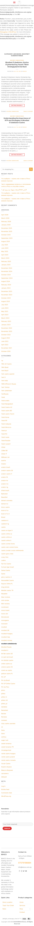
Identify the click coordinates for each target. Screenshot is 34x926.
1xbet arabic (5, 400)
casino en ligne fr (7, 530)
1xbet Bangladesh (7, 404)
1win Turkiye (5, 387)
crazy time (4, 557)
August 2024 (5, 281)
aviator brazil (5, 467)
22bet (3, 447)
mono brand (5, 610)
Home (21, 902)
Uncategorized (6, 750)
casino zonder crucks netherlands (12, 550)
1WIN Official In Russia (8, 384)
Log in (3, 786)
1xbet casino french (7, 414)
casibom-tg (5, 524)
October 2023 (6, 298)
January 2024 (5, 288)
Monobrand (5, 617)
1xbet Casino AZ (6, 407)
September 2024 (6, 278)
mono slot (4, 614)
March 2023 (5, 318)
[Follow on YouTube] (26, 871)
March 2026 (5, 218)
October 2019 (5, 351)
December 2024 (6, 268)
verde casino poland (8, 757)
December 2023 (6, 291)
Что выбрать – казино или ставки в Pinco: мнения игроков (15, 180)
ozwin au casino (6, 670)
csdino (3, 560)
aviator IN (4, 477)
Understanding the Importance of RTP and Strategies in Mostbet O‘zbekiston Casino (17, 120)
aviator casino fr (6, 474)
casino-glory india (7, 554)
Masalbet (4, 594)
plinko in (4, 697)
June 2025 (4, 248)
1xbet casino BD (6, 410)
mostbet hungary (7, 633)
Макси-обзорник (7, 770)
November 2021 (6, 348)
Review (3, 713)
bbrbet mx (4, 504)
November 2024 (6, 271)
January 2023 (5, 325)
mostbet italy (5, 637)
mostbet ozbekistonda (17, 60)
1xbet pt (4, 430)
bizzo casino (5, 507)
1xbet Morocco (6, 427)
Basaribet (4, 497)
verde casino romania (8, 760)
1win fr (3, 377)
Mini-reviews (5, 604)
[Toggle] (30, 909)
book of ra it (5, 514)
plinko (3, 693)
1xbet (3, 397)
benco (25, 71)
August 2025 (5, 241)
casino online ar (6, 537)
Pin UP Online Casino (8, 683)
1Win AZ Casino (6, 364)
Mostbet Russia (6, 647)
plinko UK (4, 700)
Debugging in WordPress (8, 32)
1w (2, 360)
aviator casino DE (7, 470)
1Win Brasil (4, 367)
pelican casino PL (7, 673)
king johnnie (5, 587)
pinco (3, 690)
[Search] (19, 2)
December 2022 (6, 328)
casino (3, 527)
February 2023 (6, 321)
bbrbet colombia (6, 500)
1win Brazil (4, 370)
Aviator (3, 464)
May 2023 (4, 311)
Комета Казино (6, 767)
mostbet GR (5, 630)
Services (22, 905)
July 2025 (4, 245)
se (2, 727)
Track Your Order (8, 905)
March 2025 (5, 258)
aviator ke (4, 480)
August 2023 (5, 301)
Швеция (4, 777)
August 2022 (5, 338)
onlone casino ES (7, 667)
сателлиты (5, 773)
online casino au (6, 663)
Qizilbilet (4, 707)
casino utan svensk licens (9, 547)
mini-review (5, 600)
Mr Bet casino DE (7, 653)
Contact (22, 912)
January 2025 (5, 265)
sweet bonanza (6, 743)
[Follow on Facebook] (19, 871)
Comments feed (6, 793)
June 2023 (4, 308)
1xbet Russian (5, 440)
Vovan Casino (5, 763)
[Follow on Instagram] (21, 871)
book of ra (4, 510)
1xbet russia (5, 437)
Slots (3, 730)
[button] (14, 2)
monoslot (4, 624)
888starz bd (5, 457)
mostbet (4, 627)
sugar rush (4, 740)
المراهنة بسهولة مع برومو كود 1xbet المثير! (14, 190)
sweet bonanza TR (7, 747)
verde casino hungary (8, 753)
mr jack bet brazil (7, 657)
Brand (3, 517)
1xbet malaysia (6, 424)
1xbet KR (4, 420)
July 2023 (4, 305)
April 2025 (4, 255)
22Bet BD (4, 450)
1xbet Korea (5, 417)
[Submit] (31, 169)
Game (3, 574)
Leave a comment (28, 111)
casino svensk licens (8, 544)
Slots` (3, 733)
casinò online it (6, 540)
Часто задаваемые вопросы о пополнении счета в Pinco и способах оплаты (16, 185)
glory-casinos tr (6, 577)
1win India (4, 380)
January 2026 (5, 225)
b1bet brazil (5, 490)
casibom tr (4, 520)
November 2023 (6, 295)
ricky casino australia (8, 723)
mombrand (4, 607)
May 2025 (4, 251)
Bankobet (4, 494)
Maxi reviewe (5, 597)
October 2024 (6, 275)
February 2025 (6, 261)
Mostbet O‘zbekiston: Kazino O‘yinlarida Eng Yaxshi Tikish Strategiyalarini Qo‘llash (17, 64)
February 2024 (6, 285)
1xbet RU (4, 434)
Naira (4, 909)
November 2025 (6, 231)
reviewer (4, 720)
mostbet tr (4, 650)
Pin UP (3, 677)
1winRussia (4, 394)
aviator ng (4, 487)
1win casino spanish (7, 374)
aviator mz (4, 484)
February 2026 (6, 221)
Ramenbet (4, 710)
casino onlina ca (6, 534)
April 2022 (4, 345)
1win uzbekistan (6, 390)
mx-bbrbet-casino (7, 660)
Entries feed (5, 789)
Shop (21, 909)
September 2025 (6, 238)
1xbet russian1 (5, 444)
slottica (3, 737)
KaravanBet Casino (7, 580)
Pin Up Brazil (5, 680)
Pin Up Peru (5, 687)
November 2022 (6, 331)
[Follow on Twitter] (23, 871)
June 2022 (4, 341)
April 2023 (4, 315)
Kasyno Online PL (7, 584)
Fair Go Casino (6, 564)
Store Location (7, 902)
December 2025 (6, 228)
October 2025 (6, 235)
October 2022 (6, 335)
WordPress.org (6, 796)
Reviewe (4, 717)
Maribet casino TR (7, 590)
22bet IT (4, 454)
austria (3, 460)
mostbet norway (6, 640)
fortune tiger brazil (7, 567)
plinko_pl (4, 703)
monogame (5, 620)
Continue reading (17, 105)
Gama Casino (5, 570)
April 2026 (4, 215)
